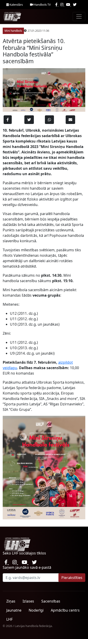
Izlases (28, 601)
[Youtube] (68, 4)
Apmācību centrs (65, 610)
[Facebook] (56, 4)
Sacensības (50, 601)
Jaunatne (13, 610)
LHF (9, 619)
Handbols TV (42, 4)
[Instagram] (62, 4)
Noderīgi (36, 610)
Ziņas (10, 601)
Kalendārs (16, 4)
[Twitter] (74, 4)
